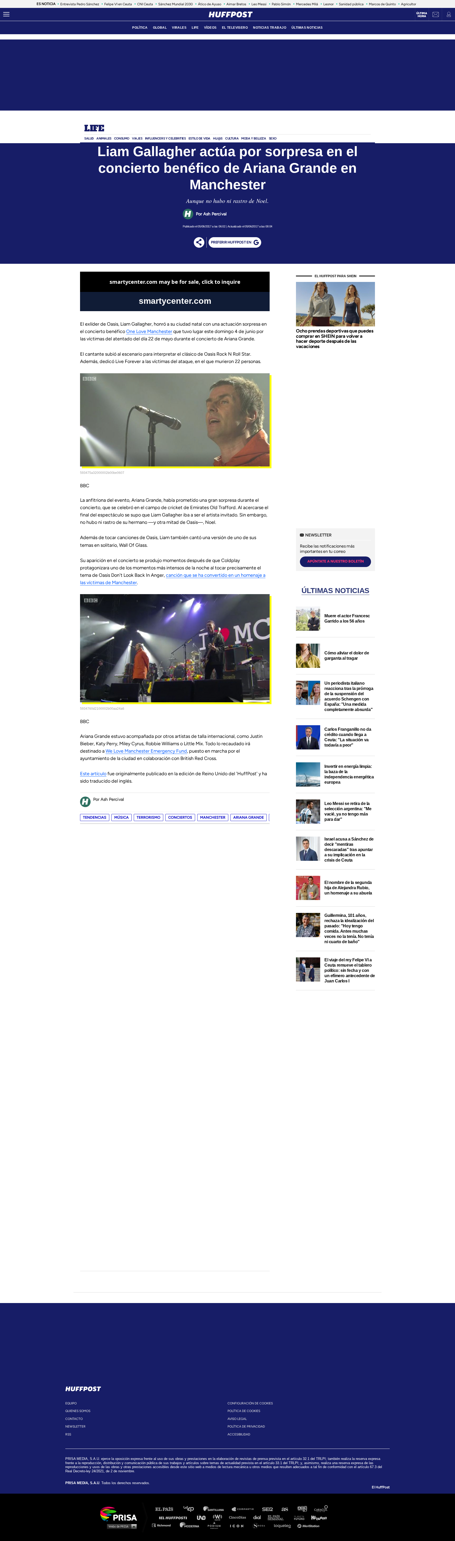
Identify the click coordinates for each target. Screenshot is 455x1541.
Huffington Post (174, 1517)
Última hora (421, 15)
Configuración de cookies (250, 1403)
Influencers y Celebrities (165, 138)
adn (301, 1509)
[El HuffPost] (231, 14)
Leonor (328, 4)
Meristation (309, 1525)
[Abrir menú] (6, 14)
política (139, 27)
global (160, 27)
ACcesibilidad (239, 1434)
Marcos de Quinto (382, 4)
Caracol (321, 1509)
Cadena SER (268, 1509)
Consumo (121, 138)
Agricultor (408, 4)
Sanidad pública (351, 4)
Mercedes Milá (307, 4)
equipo (71, 1403)
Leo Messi (258, 4)
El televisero (235, 27)
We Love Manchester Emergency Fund (146, 751)
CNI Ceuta (145, 4)
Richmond (164, 1525)
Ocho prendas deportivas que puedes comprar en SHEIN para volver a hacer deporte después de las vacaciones (334, 338)
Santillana (217, 1509)
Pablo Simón (281, 4)
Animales (103, 138)
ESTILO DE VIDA (199, 138)
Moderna (190, 1525)
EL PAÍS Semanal (278, 1517)
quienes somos (77, 1411)
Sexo (272, 138)
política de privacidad (246, 1426)
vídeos (210, 27)
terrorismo (148, 817)
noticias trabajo (269, 27)
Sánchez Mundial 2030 (175, 4)
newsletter (75, 1426)
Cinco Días (239, 1517)
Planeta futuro (297, 1517)
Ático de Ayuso (209, 4)
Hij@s (217, 138)
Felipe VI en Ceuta (118, 4)
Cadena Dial (258, 1517)
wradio (218, 1517)
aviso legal (237, 1419)
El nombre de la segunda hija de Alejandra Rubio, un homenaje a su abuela (348, 887)
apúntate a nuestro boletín (335, 561)
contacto (74, 1419)
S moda (260, 1525)
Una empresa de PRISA (121, 1513)
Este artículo (93, 774)
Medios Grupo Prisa (120, 1526)
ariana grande (248, 817)
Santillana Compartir (245, 1509)
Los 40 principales (192, 1509)
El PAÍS (167, 1509)
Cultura (232, 138)
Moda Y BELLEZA (253, 138)
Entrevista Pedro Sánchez (79, 4)
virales (179, 27)
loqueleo (284, 1525)
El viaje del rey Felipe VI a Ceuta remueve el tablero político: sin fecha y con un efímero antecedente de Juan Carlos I (349, 970)
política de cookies (244, 1411)
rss (68, 1434)
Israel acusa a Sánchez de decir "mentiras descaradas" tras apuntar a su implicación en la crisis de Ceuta (349, 849)
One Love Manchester (149, 331)
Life (94, 128)
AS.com (284, 1509)
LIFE (195, 27)
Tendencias (94, 817)
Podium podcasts (215, 1525)
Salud (89, 138)
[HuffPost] (83, 1388)
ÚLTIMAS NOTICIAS (307, 27)
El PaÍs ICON (238, 1525)
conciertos (180, 817)
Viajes (137, 138)
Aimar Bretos (236, 4)
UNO (203, 1517)
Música (121, 817)
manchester (212, 817)
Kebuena (316, 1517)
